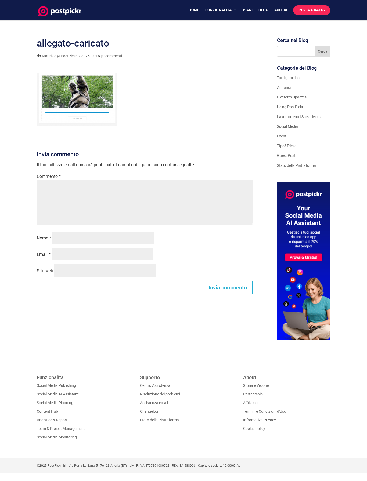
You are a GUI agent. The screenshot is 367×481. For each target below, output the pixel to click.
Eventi (282, 136)
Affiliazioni (251, 403)
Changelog (149, 411)
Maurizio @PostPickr (59, 56)
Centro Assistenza (155, 385)
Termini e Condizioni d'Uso (264, 411)
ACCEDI (280, 10)
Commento (49, 176)
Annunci (284, 87)
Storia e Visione (256, 385)
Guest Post (286, 155)
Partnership (253, 394)
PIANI (248, 10)
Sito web (45, 270)
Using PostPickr (290, 107)
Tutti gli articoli (289, 78)
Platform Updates (292, 97)
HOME (194, 10)
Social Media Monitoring (57, 437)
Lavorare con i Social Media (299, 117)
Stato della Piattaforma (296, 165)
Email (44, 254)
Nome (44, 237)
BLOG (263, 10)
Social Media (287, 126)
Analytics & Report (52, 420)
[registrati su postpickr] (303, 261)
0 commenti (112, 56)
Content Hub (47, 411)
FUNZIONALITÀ (218, 10)
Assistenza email (154, 403)
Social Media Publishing (56, 385)
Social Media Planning (55, 403)
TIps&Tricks (286, 146)
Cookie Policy (254, 428)
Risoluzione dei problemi (160, 394)
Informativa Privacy (259, 420)
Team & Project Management (61, 428)
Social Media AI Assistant (58, 394)
